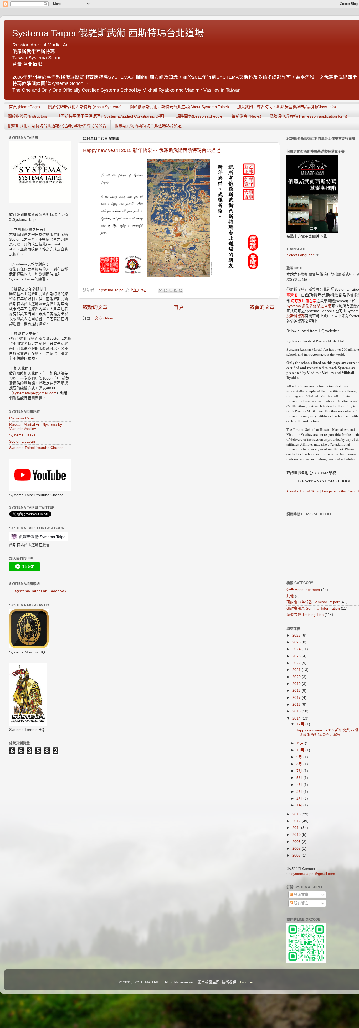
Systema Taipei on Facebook (40, 591)
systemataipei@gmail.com (35, 393)
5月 (299, 778)
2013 (297, 814)
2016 (297, 704)
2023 (297, 656)
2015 (297, 711)
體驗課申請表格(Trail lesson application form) (308, 116)
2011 (296, 828)
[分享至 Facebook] (175, 290)
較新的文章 (95, 307)
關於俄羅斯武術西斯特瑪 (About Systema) (85, 106)
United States (310, 491)
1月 (299, 805)
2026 (297, 635)
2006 (297, 855)
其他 (290, 596)
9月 (299, 757)
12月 (300, 724)
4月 (299, 785)
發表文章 (301, 894)
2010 (297, 835)
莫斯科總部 (295, 316)
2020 (297, 677)
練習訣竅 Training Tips (305, 615)
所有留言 (301, 903)
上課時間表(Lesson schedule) (198, 116)
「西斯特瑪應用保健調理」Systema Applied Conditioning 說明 (110, 116)
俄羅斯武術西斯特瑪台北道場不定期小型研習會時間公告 (57, 125)
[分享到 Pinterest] (180, 290)
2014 (297, 718)
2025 (297, 642)
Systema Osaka (22, 435)
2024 (297, 649)
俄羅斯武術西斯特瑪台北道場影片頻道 (148, 125)
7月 (299, 771)
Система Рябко (22, 418)
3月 (299, 792)
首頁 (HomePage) (24, 106)
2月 (299, 798)
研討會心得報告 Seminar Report (313, 602)
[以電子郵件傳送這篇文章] (160, 290)
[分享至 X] (170, 290)
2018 (297, 691)
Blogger (246, 982)
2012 (297, 821)
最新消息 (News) (246, 116)
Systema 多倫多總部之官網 (308, 306)
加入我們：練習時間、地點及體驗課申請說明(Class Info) (286, 106)
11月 (300, 743)
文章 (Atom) (105, 318)
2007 (297, 849)
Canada (292, 491)
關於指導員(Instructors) (28, 116)
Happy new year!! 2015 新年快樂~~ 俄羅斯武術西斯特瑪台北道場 (151, 150)
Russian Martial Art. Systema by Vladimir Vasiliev (35, 427)
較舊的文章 (262, 307)
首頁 (179, 307)
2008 (297, 842)
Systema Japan (22, 441)
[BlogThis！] (165, 290)
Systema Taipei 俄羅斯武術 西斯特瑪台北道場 (108, 33)
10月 (300, 750)
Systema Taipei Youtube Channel (36, 448)
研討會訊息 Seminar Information (313, 608)
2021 (297, 670)
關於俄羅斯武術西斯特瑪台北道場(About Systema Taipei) (179, 106)
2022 (297, 663)
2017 (297, 698)
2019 (297, 684)
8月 (299, 764)
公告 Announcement (303, 590)
